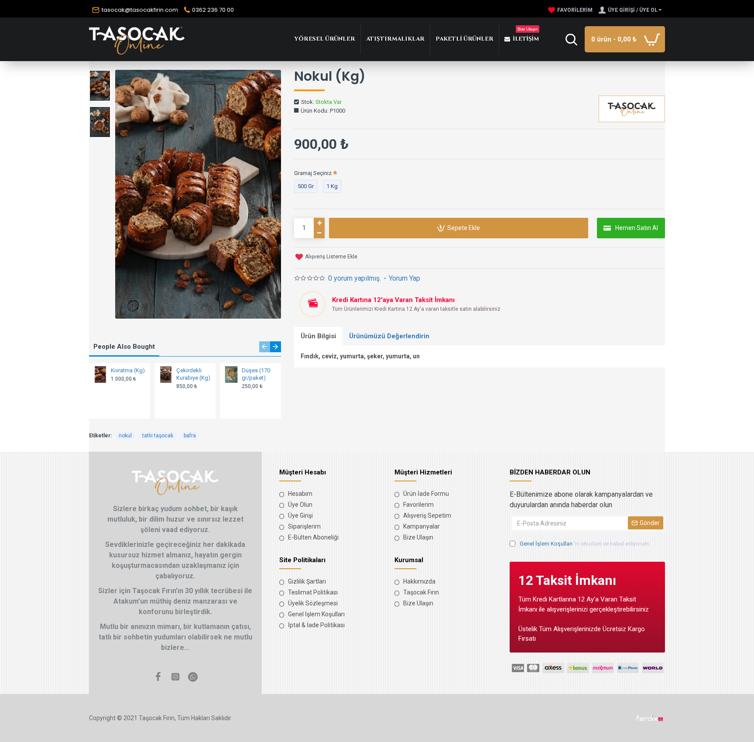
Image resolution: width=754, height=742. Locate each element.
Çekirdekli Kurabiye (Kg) (193, 374)
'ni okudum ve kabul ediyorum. (585, 543)
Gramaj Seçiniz (313, 173)
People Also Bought (124, 346)
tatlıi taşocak (157, 436)
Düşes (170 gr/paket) (256, 374)
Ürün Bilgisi (318, 336)
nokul (125, 436)
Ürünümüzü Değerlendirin (389, 336)
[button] (264, 346)
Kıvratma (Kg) (128, 370)
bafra (190, 436)
